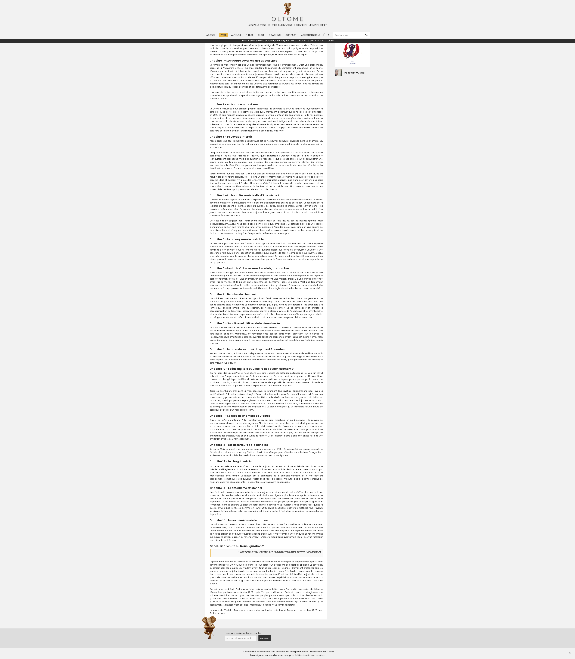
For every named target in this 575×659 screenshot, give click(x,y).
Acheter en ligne (310, 35)
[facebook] (324, 35)
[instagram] (328, 35)
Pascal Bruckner (287, 610)
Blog (261, 35)
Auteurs (236, 35)
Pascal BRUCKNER (354, 72)
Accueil (210, 35)
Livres (223, 35)
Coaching (275, 35)
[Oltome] (287, 12)
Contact (290, 35)
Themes (249, 35)
